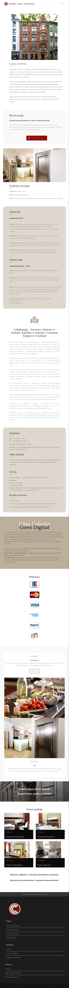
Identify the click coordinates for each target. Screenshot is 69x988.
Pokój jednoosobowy (15, 837)
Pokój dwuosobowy (46, 837)
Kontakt (8, 949)
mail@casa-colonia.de (13, 957)
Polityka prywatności (12, 977)
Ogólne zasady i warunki (13, 973)
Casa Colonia (17, 63)
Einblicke (34, 671)
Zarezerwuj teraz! (38, 138)
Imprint (7, 969)
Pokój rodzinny (44, 865)
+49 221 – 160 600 (12, 953)
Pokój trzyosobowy (14, 865)
